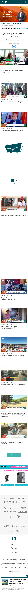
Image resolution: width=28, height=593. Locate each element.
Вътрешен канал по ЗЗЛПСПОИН (14, 568)
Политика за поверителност (14, 560)
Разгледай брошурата (19, 466)
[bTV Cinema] (21, 498)
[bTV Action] (6, 502)
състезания (19, 70)
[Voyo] (5, 512)
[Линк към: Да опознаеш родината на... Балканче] (14, 210)
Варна (8, 70)
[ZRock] (18, 531)
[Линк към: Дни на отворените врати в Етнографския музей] (14, 322)
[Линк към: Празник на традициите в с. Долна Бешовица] (14, 437)
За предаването (5, 28)
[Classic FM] (10, 531)
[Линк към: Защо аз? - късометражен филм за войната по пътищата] (14, 293)
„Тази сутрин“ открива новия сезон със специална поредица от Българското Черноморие (17, 582)
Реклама (14, 548)
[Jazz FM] (22, 526)
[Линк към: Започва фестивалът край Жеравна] (14, 97)
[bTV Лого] (14, 538)
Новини (13, 28)
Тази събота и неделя (11, 23)
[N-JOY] (6, 526)
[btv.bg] (5, 498)
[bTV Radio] (14, 526)
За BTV (14, 544)
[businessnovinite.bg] (22, 508)
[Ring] (23, 501)
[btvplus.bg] (5, 508)
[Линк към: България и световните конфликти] (14, 126)
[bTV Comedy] (12, 498)
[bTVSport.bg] (21, 512)
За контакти (14, 556)
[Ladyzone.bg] (12, 511)
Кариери (14, 552)
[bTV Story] (15, 502)
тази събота (5, 72)
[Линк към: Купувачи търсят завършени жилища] (14, 351)
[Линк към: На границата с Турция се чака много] (14, 380)
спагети (13, 70)
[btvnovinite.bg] (13, 508)
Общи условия (14, 571)
